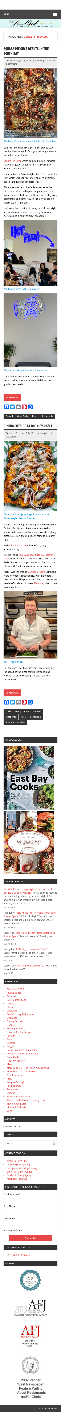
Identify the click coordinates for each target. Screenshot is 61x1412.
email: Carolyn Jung (17, 1161)
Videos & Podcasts (16, 1107)
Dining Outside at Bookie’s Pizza (28, 426)
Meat (9, 1064)
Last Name (9, 1218)
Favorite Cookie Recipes (19, 1032)
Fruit (9, 1039)
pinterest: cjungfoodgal (19, 1171)
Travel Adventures (16, 1103)
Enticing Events (15, 1028)
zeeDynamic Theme (48, 1408)
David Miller (10, 889)
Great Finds (22, 416)
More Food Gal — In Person (21, 1071)
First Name (9, 1206)
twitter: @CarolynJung (18, 1164)
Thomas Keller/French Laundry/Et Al (26, 1100)
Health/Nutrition (16, 1060)
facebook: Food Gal (17, 1178)
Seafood (11, 1093)
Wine (9, 1110)
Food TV (11, 1035)
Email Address (12, 1194)
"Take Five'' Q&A (15, 989)
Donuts (11, 1025)
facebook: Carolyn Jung (19, 1175)
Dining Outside (22, 711)
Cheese (10, 1003)
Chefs (8, 711)
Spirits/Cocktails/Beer (15, 722)
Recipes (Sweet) (15, 1085)
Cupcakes (12, 1017)
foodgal (41, 60)
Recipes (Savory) (15, 1082)
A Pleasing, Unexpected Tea (30, 949)
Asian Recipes (14, 992)
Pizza (34, 416)
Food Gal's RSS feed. (19, 1255)
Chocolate (12, 1010)
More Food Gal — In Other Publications (28, 1068)
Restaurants (47, 416)
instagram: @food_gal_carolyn (23, 1168)
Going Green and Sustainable (22, 1050)
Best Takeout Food (17, 1000)
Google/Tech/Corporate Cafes (22, 1053)
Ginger (10, 1046)
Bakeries (11, 996)
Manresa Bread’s (36, 571)
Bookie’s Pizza (18, 545)
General (9, 416)
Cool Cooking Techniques (20, 1014)
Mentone (38, 583)
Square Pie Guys (12, 161)
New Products (14, 1075)
